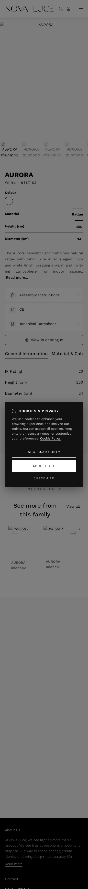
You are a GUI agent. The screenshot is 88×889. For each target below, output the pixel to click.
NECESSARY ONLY (44, 452)
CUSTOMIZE (43, 478)
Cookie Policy (50, 438)
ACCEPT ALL (44, 466)
